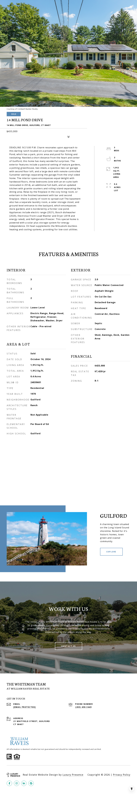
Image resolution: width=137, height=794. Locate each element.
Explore (111, 551)
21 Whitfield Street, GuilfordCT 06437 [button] (31, 722)
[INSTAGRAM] (16, 783)
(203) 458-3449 (83, 707)
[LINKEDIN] (23, 783)
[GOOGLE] (31, 783)
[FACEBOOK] (9, 783)
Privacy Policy (121, 774)
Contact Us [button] (68, 646)
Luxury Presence (72, 774)
